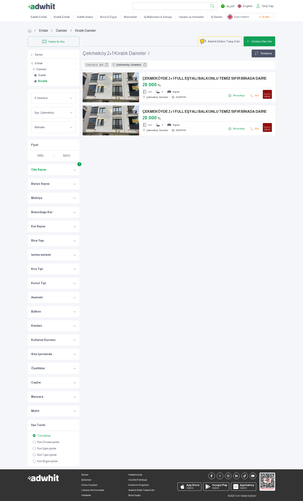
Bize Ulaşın (134, 495)
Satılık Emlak (39, 17)
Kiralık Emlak (62, 17)
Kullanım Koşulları (138, 485)
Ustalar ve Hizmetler (191, 17)
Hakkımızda (135, 474)
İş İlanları (216, 17)
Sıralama (266, 53)
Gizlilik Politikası (137, 479)
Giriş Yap (268, 6)
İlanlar (84, 474)
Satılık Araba (85, 17)
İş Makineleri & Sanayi (158, 17)
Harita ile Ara (56, 41)
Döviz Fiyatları (89, 485)
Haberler (86, 495)
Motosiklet (130, 17)
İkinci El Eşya (108, 17)
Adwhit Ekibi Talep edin (141, 490)
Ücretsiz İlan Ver (261, 41)
